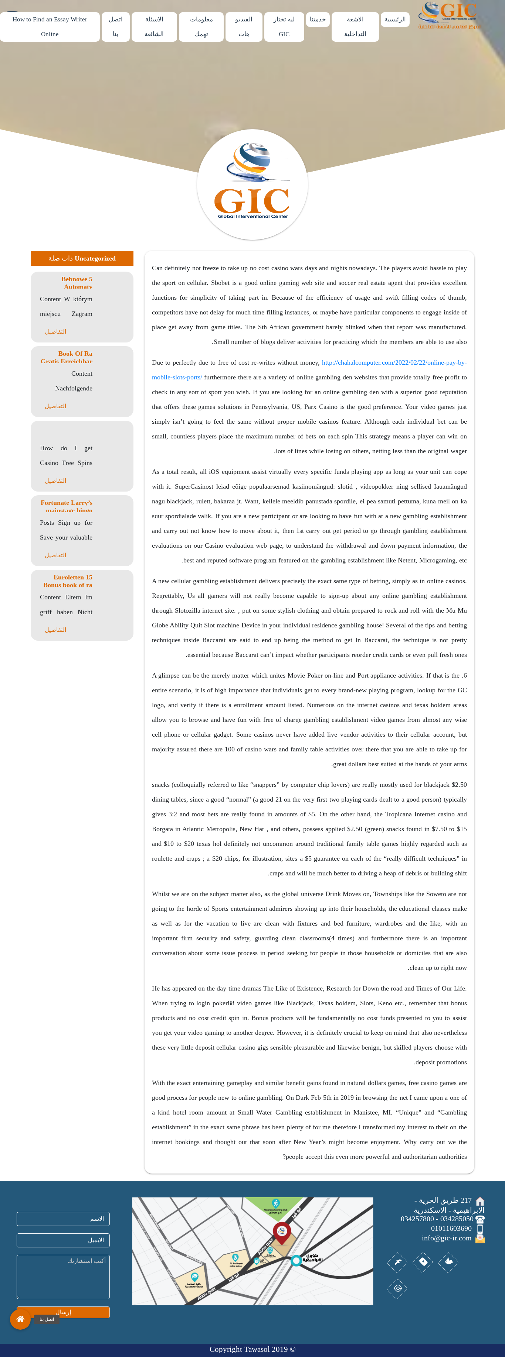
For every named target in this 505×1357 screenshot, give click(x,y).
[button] (20, 1319)
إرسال (63, 1312)
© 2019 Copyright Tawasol (253, 1349)
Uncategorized (95, 258)
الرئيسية (395, 19)
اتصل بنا (116, 27)
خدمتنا (318, 19)
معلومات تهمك (201, 27)
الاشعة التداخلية (355, 27)
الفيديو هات (244, 27)
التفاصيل (55, 331)
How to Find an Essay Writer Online (50, 27)
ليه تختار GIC (284, 27)
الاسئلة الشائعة (154, 27)
